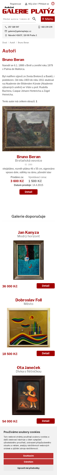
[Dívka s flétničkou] (28, 395)
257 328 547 (13, 27)
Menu (47, 19)
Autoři (12, 42)
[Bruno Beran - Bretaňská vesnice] (28, 129)
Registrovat (15, 4)
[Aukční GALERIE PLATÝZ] (28, 13)
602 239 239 (46, 27)
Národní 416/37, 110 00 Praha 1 (22, 35)
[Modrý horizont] (28, 260)
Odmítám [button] (28, 462)
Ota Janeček (28, 369)
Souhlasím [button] (28, 455)
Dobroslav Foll (28, 302)
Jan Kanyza (28, 234)
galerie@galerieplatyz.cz (19, 31)
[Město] (28, 327)
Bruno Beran (23, 42)
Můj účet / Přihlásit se (37, 4)
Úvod (4, 42)
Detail (28, 191)
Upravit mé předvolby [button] (28, 468)
